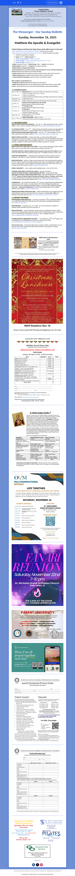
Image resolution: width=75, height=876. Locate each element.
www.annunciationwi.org (31, 188)
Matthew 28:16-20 (34, 59)
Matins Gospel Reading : (22, 59)
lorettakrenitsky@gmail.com (40, 165)
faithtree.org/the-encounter (19, 228)
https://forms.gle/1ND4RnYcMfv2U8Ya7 (50, 179)
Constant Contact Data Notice (45, 874)
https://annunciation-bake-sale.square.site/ (46, 134)
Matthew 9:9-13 (29, 62)
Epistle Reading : (20, 60)
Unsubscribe (25, 874)
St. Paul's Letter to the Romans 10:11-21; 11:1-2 (38, 60)
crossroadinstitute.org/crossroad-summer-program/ (27, 222)
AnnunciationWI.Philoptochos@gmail (50, 126)
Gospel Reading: (20, 62)
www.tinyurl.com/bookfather (47, 21)
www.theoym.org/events (19, 203)
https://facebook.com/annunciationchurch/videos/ (26, 51)
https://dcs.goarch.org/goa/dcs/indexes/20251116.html (27, 53)
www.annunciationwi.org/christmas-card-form (45, 195)
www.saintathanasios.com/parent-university (25, 215)
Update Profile (33, 874)
